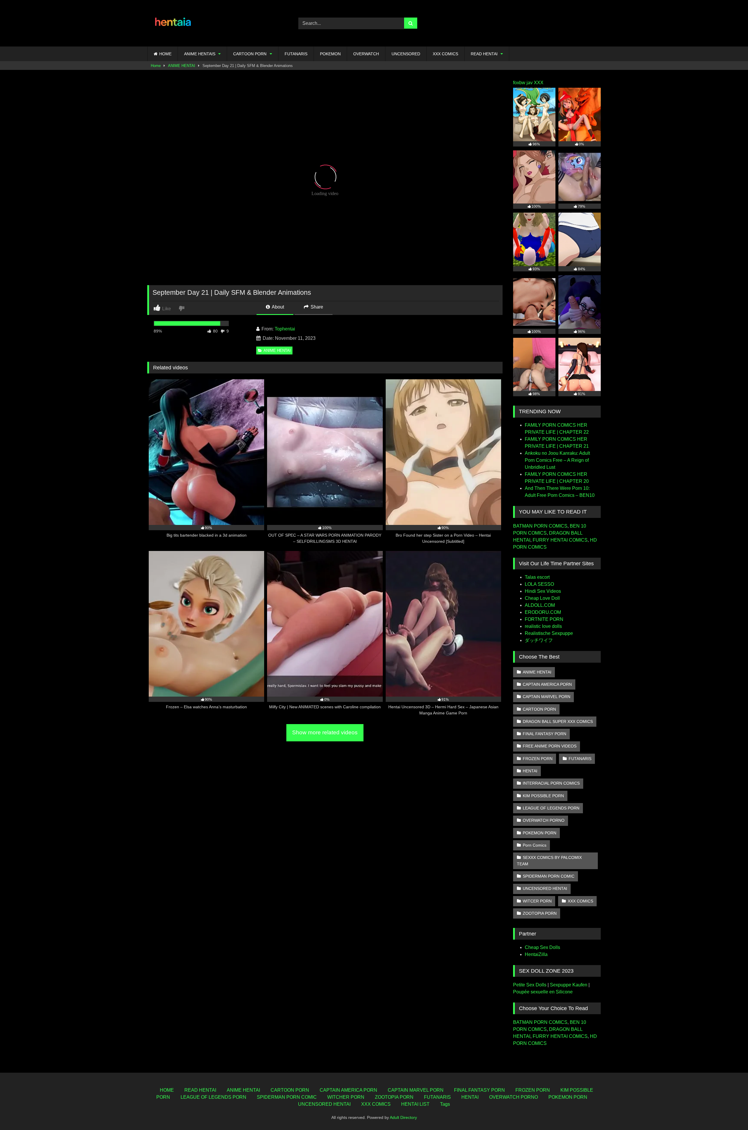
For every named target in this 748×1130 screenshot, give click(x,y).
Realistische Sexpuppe (549, 633)
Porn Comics (534, 845)
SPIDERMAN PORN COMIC (548, 876)
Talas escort (537, 577)
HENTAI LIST (415, 1104)
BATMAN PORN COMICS (540, 525)
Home (156, 65)
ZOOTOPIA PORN (540, 913)
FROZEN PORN (538, 758)
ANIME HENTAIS (199, 53)
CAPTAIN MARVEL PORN (546, 696)
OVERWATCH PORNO (544, 820)
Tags (445, 1104)
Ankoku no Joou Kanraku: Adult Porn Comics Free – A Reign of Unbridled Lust (557, 460)
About (277, 306)
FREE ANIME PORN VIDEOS (549, 746)
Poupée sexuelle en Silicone (543, 991)
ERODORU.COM (543, 612)
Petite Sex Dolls (529, 984)
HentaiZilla (536, 954)
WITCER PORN (537, 901)
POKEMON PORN (539, 833)
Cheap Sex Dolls (542, 947)
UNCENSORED (406, 53)
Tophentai (285, 328)
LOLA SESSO (539, 584)
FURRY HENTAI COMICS (560, 540)
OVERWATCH (366, 53)
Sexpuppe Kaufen (568, 984)
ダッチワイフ (539, 640)
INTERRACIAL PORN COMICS (551, 783)
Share (316, 306)
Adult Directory (403, 1117)
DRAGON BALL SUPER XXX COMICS (558, 721)
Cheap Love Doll (542, 598)
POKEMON (330, 53)
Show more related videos (325, 732)
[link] (182, 308)
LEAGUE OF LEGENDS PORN (551, 808)
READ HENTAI (484, 53)
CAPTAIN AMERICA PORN (547, 684)
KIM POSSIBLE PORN (543, 795)
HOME (165, 53)
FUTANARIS (296, 53)
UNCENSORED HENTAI (545, 888)
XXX (538, 82)
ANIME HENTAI (181, 65)
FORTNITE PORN (544, 619)
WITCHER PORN (345, 1097)
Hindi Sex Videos (543, 591)
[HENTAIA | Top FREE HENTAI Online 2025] (173, 23)
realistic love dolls (543, 626)
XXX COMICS (445, 53)
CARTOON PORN (249, 53)
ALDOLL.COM (540, 605)
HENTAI (530, 771)
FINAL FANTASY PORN (544, 733)
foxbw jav (523, 82)
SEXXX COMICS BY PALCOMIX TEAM (549, 860)
